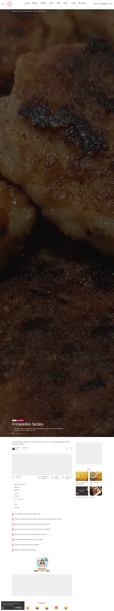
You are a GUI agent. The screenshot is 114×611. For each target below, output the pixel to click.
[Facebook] (94, 4)
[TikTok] (101, 4)
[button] (71, 448)
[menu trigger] (4, 4)
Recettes (20, 420)
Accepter (18, 607)
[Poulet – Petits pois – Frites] (96, 476)
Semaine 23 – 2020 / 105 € (82, 497)
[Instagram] (97, 4)
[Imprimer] (67, 448)
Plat (14, 420)
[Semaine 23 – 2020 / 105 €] (82, 491)
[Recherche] (111, 4)
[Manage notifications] (3, 608)
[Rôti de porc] (96, 491)
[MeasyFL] (9, 4)
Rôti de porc (92, 497)
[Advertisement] (42, 464)
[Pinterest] (95, 4)
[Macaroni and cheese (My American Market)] (82, 476)
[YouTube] (99, 4)
